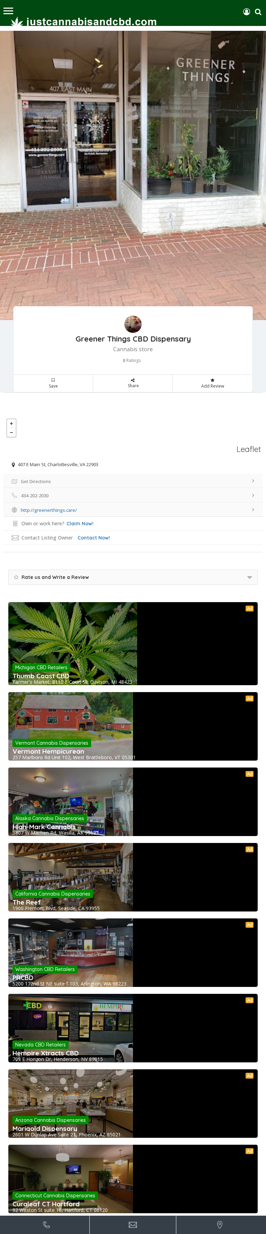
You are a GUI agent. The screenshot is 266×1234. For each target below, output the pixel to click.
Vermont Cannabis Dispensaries (51, 743)
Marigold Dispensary (44, 1128)
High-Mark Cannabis (44, 826)
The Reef (26, 902)
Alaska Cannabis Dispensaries (49, 818)
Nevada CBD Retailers (40, 1045)
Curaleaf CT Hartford (46, 1204)
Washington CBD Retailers (45, 969)
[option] (133, 175)
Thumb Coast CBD (40, 676)
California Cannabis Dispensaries (52, 894)
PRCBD (22, 977)
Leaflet (249, 449)
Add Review (212, 386)
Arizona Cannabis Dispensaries (50, 1120)
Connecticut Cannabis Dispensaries (55, 1195)
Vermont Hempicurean (48, 751)
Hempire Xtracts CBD (45, 1053)
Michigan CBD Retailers (41, 667)
